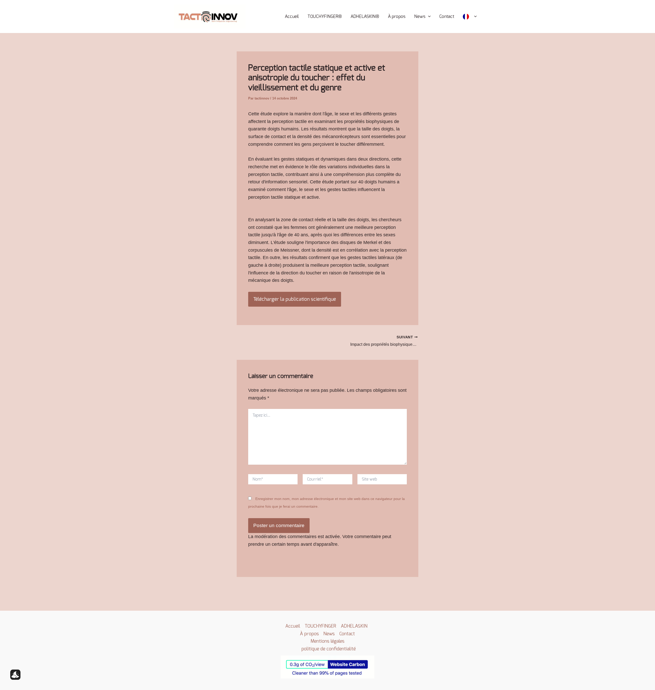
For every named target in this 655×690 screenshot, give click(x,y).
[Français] (469, 16)
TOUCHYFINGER (320, 626)
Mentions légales (327, 641)
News (419, 16)
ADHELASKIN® (365, 16)
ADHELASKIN (354, 626)
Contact (446, 16)
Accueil (292, 16)
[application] (428, 16)
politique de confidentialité (328, 649)
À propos (397, 16)
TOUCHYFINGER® (325, 16)
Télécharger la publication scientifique (294, 299)
